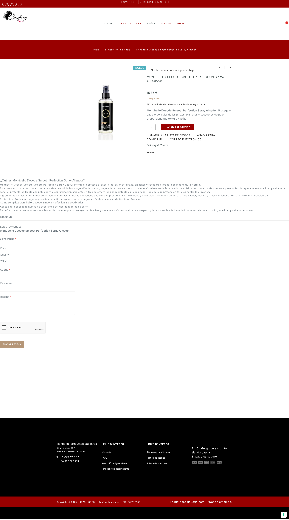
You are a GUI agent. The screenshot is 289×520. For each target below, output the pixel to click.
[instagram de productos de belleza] (63, 466)
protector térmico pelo (118, 49)
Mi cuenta (106, 452)
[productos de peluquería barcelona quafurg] (9, 4)
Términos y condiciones (158, 452)
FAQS (104, 457)
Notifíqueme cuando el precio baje (172, 70)
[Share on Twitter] (164, 152)
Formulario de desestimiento (115, 468)
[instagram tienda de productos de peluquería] (14, 4)
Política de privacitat (157, 463)
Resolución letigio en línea (114, 463)
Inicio (96, 49)
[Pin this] (170, 152)
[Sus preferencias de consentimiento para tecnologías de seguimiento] (284, 515)
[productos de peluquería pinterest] (69, 466)
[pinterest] (20, 4)
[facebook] (4, 4)
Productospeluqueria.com (187, 501)
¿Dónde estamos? (220, 501)
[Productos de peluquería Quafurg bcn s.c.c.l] (24, 16)
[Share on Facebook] (158, 152)
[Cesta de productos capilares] (285, 23)
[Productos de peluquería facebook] (57, 466)
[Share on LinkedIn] (177, 152)
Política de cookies (156, 457)
